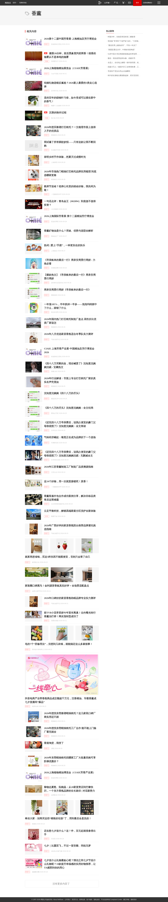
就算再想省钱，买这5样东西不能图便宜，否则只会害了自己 (57, 556)
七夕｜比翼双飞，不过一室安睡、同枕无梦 (67, 845)
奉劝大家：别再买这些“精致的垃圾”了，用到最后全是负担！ (58, 818)
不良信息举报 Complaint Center (111, 899)
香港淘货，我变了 (54, 743)
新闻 (46, 516)
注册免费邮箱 (147, 3)
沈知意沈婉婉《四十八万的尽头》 (62, 393)
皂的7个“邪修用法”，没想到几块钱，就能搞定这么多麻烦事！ (59, 644)
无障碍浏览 (23, 3)
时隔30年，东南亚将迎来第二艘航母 (121, 37)
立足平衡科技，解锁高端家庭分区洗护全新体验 (70, 510)
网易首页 (8, 3)
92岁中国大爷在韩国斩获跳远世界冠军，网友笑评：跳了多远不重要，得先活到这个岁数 (125, 54)
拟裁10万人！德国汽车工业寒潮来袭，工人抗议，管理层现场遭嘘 (125, 67)
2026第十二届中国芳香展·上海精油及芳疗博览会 (70, 38)
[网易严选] (116, 2)
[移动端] (100, 2)
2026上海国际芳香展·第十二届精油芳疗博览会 (69, 216)
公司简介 (68, 899)
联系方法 (75, 899)
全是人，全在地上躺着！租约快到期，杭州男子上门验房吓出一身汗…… (125, 62)
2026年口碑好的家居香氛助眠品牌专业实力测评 (70, 598)
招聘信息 (82, 899)
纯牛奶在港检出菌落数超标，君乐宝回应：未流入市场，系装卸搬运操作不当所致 (125, 75)
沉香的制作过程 (57, 112)
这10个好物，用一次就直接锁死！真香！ (66, 481)
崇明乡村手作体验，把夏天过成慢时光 (65, 156)
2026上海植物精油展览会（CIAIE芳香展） (67, 68)
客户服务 (89, 899)
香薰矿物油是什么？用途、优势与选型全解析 (68, 230)
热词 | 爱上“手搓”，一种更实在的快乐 (64, 245)
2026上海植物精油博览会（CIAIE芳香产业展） (69, 772)
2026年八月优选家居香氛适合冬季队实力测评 (68, 334)
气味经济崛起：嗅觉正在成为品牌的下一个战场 (70, 437)
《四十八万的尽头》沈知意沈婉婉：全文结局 (68, 407)
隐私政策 (97, 899)
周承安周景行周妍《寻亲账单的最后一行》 (67, 289)
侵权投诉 (134, 899)
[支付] (124, 2)
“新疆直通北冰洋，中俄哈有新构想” (121, 50)
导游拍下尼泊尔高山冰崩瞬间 (119, 71)
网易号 (46, 44)
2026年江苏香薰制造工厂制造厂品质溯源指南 (68, 466)
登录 (137, 3)
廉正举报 (126, 899)
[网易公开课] (107, 2)
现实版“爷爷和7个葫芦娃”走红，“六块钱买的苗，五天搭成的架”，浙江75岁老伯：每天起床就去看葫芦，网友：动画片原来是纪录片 (125, 41)
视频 (46, 61)
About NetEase (58, 899)
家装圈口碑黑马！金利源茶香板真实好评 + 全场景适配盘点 (57, 585)
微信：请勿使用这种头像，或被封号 (121, 58)
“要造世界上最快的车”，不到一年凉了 (122, 45)
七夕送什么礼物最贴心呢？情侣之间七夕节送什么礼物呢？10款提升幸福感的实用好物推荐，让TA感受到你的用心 (70, 864)
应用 (14, 3)
